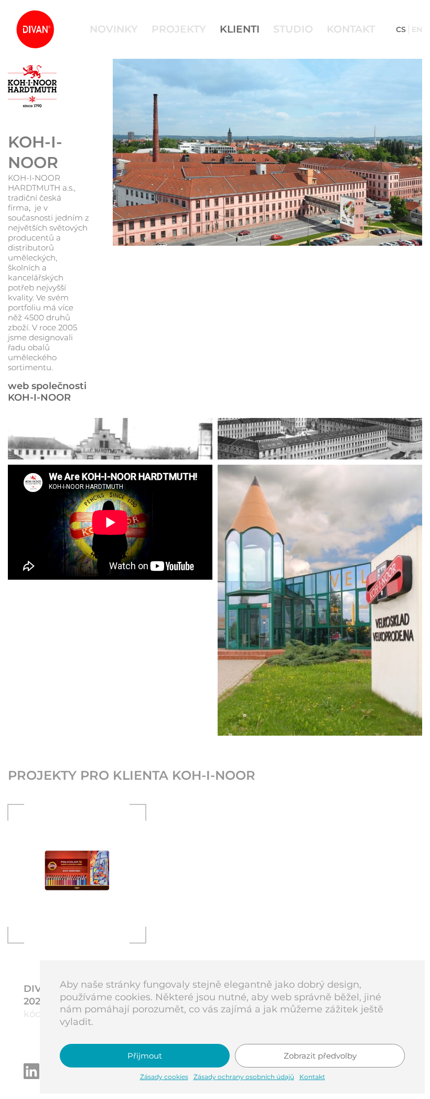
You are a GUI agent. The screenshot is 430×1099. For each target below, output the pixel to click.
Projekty (179, 29)
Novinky (114, 29)
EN (417, 29)
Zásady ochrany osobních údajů (244, 1077)
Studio (293, 29)
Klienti (240, 29)
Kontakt (312, 1077)
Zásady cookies (164, 1077)
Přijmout (144, 1056)
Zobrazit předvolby (320, 1056)
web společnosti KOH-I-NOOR (47, 391)
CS (401, 29)
